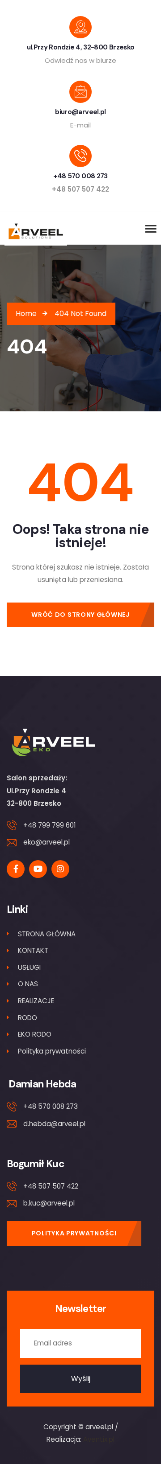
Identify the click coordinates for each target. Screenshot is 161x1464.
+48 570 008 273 (50, 1106)
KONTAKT (33, 950)
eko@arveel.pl (46, 842)
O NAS (28, 983)
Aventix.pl (98, 1439)
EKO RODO (34, 1034)
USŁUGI (29, 967)
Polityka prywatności (52, 1051)
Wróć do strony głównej (80, 614)
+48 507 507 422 (50, 1186)
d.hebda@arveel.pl (54, 1123)
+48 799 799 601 (49, 825)
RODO (27, 1017)
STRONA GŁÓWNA (47, 934)
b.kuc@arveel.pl (49, 1203)
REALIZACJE (36, 1000)
